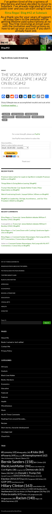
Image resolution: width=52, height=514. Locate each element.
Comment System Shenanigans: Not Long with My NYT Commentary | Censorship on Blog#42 (25, 238)
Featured (4, 393)
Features (4, 397)
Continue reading (9, 105)
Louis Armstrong (23, 117)
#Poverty (8, 455)
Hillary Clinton (17, 485)
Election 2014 (36, 476)
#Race (19, 456)
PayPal (37, 134)
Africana (4, 284)
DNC (14, 473)
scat (5, 120)
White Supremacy (9, 501)
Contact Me (5, 346)
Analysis (4, 311)
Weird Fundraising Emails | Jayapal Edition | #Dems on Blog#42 (25, 194)
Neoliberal (42, 489)
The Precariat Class (8, 275)
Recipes (4, 423)
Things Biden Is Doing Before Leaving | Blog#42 (18, 183)
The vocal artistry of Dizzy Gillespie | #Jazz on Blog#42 (24, 79)
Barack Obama (22, 458)
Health (4, 306)
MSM (32, 489)
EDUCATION (22, 475)
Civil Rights (8, 469)
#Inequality (23, 452)
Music (3, 70)
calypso (6, 114)
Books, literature (8, 293)
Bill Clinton (40, 462)
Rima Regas (25, 88)
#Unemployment (34, 455)
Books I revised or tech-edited (12, 342)
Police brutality (11, 494)
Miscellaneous (6, 406)
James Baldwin (39, 486)
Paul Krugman (35, 491)
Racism (25, 498)
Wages (38, 499)
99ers (4, 458)
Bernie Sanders (17, 462)
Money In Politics (22, 489)
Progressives (8, 498)
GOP (6, 481)
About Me (5, 338)
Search (3, 320)
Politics (26, 495)
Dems (5, 473)
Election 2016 (11, 478)
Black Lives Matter (8, 280)
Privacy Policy (6, 351)
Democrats (35, 469)
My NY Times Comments (10, 262)
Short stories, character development (15, 428)
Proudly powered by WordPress (11, 511)
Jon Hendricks (8, 117)
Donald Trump (7, 476)
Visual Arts (5, 302)
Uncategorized (6, 432)
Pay (46, 491)
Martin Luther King (8, 489)
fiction (42, 479)
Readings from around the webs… (14, 266)
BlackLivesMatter (16, 466)
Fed (24, 479)
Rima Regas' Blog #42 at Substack (26, 12)
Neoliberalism (9, 491)
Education (5, 297)
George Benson (31, 114)
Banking (11, 458)
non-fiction (22, 491)
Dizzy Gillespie (18, 114)
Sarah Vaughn (38, 117)
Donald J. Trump (29, 472)
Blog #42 (5, 47)
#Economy (9, 452)
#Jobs (37, 452)
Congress (20, 470)
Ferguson (33, 479)
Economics (5, 289)
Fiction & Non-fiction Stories (12, 271)
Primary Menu (49, 48)
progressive (36, 495)
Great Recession (18, 482)
